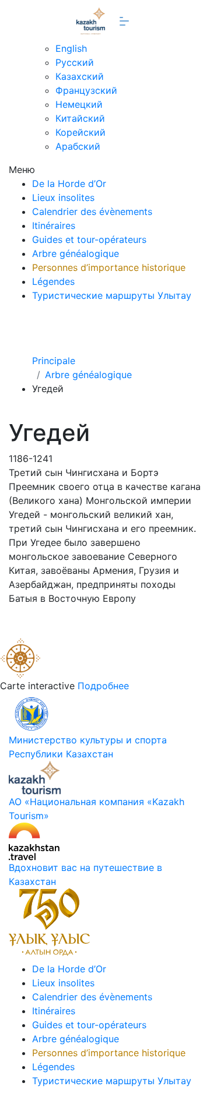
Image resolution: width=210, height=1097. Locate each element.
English (71, 48)
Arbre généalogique (75, 253)
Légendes (53, 281)
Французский (86, 90)
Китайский (80, 118)
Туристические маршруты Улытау (111, 295)
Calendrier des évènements (92, 211)
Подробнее (103, 686)
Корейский (80, 132)
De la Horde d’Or (69, 183)
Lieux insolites (63, 197)
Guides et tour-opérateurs (89, 239)
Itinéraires (53, 225)
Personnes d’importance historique (109, 267)
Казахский (79, 76)
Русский (74, 62)
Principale (53, 360)
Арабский (77, 146)
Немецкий (79, 104)
